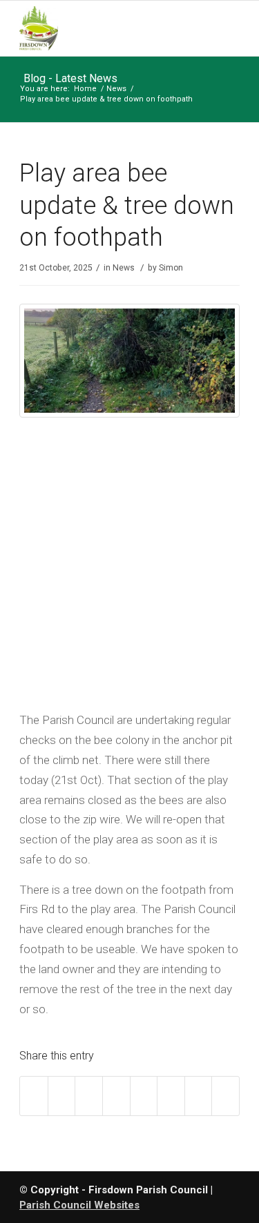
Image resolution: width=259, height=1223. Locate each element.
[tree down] (136, 414)
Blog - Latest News (70, 78)
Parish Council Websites (79, 1205)
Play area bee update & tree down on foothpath (126, 206)
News (116, 88)
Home (85, 88)
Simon (171, 268)
